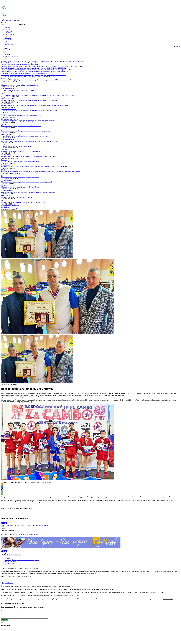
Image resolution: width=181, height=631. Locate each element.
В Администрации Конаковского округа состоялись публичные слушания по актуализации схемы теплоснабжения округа (40, 172)
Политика (8, 36)
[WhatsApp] (2, 493)
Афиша (178, 46)
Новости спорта (6, 104)
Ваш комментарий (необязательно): (15, 611)
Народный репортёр (11, 56)
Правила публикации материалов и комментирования (22, 560)
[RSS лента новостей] (5, 555)
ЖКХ (2, 175)
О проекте (8, 558)
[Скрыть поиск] (24, 24)
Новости (7, 29)
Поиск (3, 200)
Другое (7, 58)
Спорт (7, 41)
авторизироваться (32, 534)
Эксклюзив (8, 31)
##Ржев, (25, 525)
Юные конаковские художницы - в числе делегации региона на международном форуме (29, 141)
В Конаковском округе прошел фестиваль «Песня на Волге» (20, 187)
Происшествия (9, 34)
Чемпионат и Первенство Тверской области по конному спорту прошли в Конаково (28, 192)
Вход (4, 22)
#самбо (46, 525)
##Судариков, (32, 525)
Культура (7, 49)
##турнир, (40, 525)
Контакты (8, 565)
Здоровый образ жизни (8, 109)
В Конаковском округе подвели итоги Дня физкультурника (20, 177)
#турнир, (16, 525)
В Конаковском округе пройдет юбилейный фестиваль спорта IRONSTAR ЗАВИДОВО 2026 (31, 100)
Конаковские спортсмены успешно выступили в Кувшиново (20, 161)
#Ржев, (3, 525)
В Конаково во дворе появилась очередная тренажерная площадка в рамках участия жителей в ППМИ (34, 166)
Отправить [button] (4, 620)
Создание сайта (168, 599)
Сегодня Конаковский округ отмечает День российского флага (21, 115)
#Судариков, (9, 525)
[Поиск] (6, 22)
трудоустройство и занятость (10, 205)
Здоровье (4, 149)
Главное (7, 27)
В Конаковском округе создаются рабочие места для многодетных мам (23, 202)
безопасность (5, 185)
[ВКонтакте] (2, 487)
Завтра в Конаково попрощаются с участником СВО (17, 90)
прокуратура (5, 114)
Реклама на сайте (10, 561)
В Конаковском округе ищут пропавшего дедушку (17, 197)
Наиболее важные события (9, 88)
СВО (2, 83)
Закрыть (4, 629)
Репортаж (8, 33)
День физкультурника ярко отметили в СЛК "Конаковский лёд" (21, 151)
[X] (2, 489)
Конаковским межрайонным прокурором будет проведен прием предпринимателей (28, 121)
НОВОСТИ (6, 78)
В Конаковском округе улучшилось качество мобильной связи (21, 126)
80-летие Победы (6, 180)
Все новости (5, 207)
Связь (2, 129)
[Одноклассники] (2, 484)
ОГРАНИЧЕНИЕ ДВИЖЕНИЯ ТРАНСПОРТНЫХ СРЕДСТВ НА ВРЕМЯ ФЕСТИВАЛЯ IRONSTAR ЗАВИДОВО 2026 (40, 95)
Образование (9, 44)
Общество (8, 38)
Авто (6, 51)
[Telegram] (2, 491)
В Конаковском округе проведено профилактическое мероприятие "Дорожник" (26, 182)
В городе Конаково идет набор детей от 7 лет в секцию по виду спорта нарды (26, 131)
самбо (21, 525)
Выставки (4, 160)
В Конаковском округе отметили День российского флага (19, 85)
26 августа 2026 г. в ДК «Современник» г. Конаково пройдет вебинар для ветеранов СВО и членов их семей (36, 80)
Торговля (7, 53)
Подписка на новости (14, 555)
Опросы (7, 54)
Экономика (8, 39)
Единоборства (5, 165)
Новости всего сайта (7, 98)
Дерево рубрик (9, 563)
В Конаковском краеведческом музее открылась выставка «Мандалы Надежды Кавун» (28, 156)
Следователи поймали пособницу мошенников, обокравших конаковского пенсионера (29, 110)
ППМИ (3, 170)
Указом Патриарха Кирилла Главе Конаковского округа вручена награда (24, 136)
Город (6, 48)
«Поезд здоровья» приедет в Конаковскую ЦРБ (16, 146)
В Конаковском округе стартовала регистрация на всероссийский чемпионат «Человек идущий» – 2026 (34, 105)
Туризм (7, 43)
